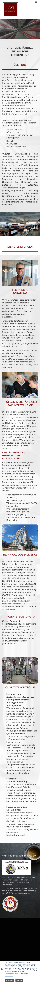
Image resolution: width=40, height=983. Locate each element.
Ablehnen (19, 980)
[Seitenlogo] (10, 10)
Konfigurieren (9, 976)
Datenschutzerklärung (11, 973)
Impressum (24, 973)
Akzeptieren (9, 980)
